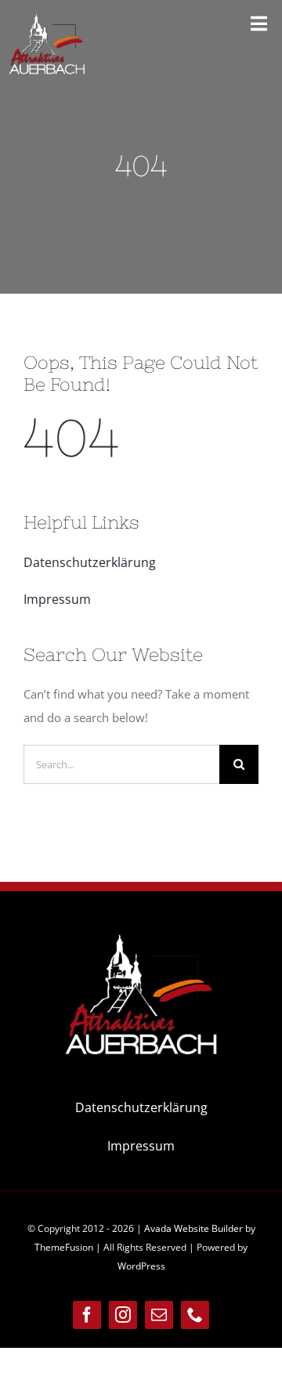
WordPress (141, 1266)
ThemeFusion (63, 1247)
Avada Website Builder (193, 1228)
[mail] (159, 1315)
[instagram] (123, 1315)
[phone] (195, 1315)
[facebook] (87, 1315)
